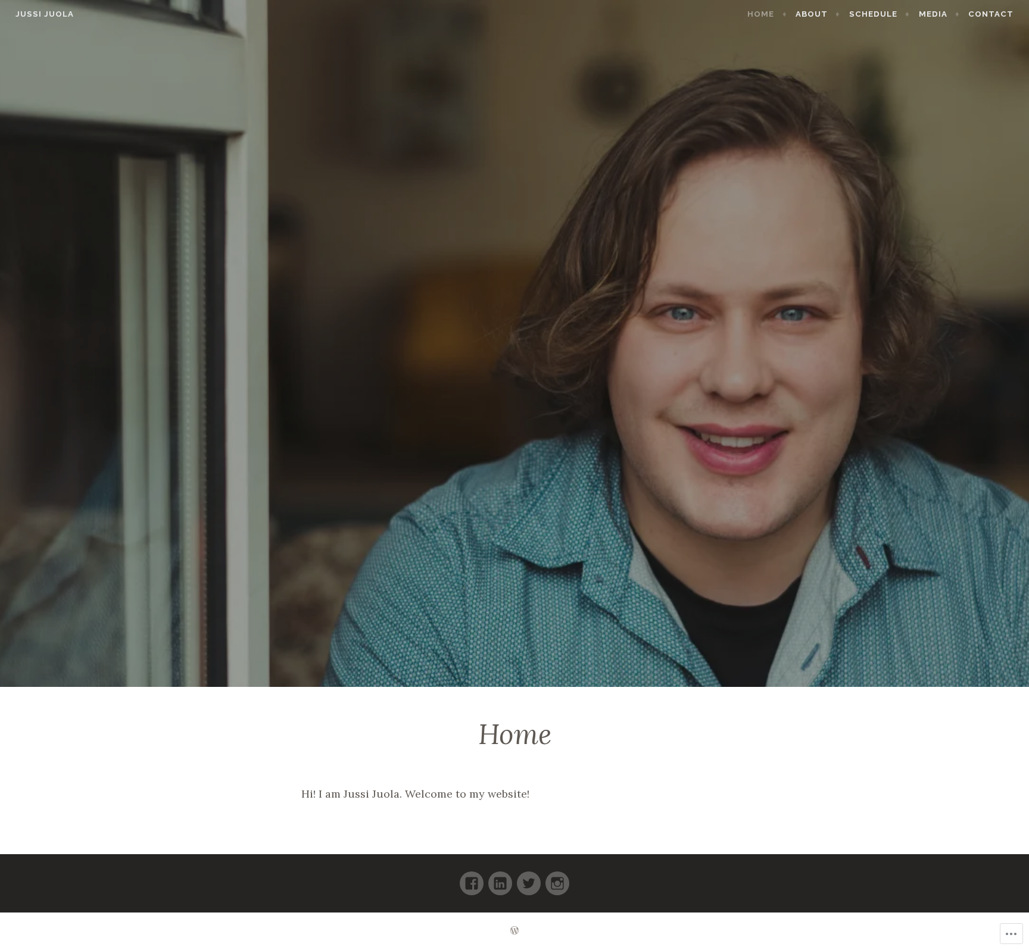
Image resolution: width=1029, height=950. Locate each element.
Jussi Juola (44, 14)
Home (760, 14)
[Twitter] (529, 878)
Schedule (873, 14)
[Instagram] (557, 878)
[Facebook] (472, 878)
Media (933, 14)
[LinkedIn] (500, 878)
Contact (991, 14)
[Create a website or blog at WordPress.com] (514, 931)
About (812, 14)
